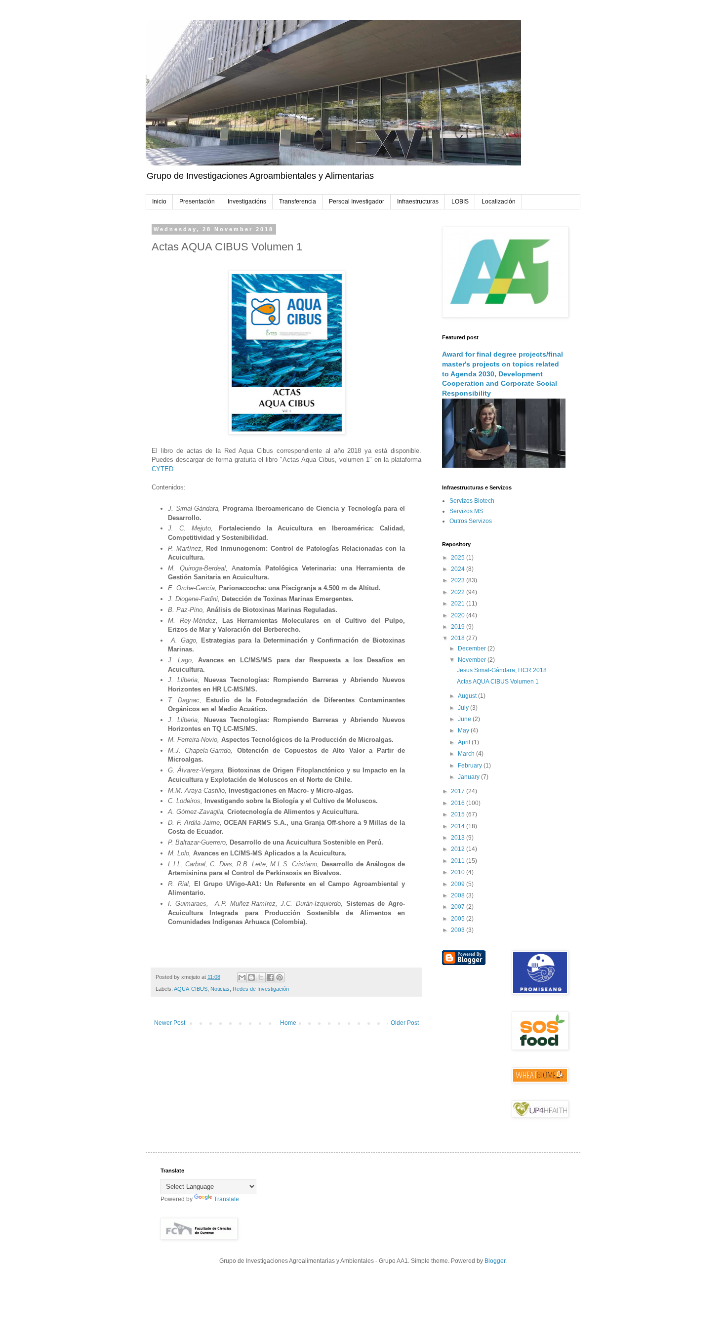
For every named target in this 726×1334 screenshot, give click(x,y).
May (464, 730)
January (469, 776)
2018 (458, 638)
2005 (458, 918)
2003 (458, 930)
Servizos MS (466, 511)
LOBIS (460, 201)
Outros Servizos (470, 521)
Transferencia (297, 201)
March (467, 753)
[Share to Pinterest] (279, 977)
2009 (458, 884)
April (465, 742)
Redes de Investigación (261, 989)
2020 (458, 615)
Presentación (197, 201)
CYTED (162, 469)
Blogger (494, 1260)
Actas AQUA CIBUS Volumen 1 (498, 681)
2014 (458, 826)
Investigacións (247, 201)
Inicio (159, 201)
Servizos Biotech (471, 500)
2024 (458, 569)
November (472, 659)
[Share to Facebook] (270, 977)
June (465, 719)
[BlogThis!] (251, 977)
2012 (458, 849)
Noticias (220, 989)
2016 (458, 803)
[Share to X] (261, 977)
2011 (458, 860)
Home (288, 1022)
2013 (458, 837)
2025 (458, 557)
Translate (226, 1199)
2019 (458, 626)
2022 (458, 592)
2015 (458, 814)
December (472, 648)
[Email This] (242, 977)
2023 (458, 580)
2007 (458, 906)
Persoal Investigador (356, 201)
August (468, 695)
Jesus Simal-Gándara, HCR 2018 (502, 670)
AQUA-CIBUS (190, 989)
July (464, 707)
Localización (499, 201)
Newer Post (169, 1022)
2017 (458, 791)
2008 (458, 895)
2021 (458, 603)
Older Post (405, 1022)
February (471, 765)
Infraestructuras (418, 201)
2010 (458, 872)
